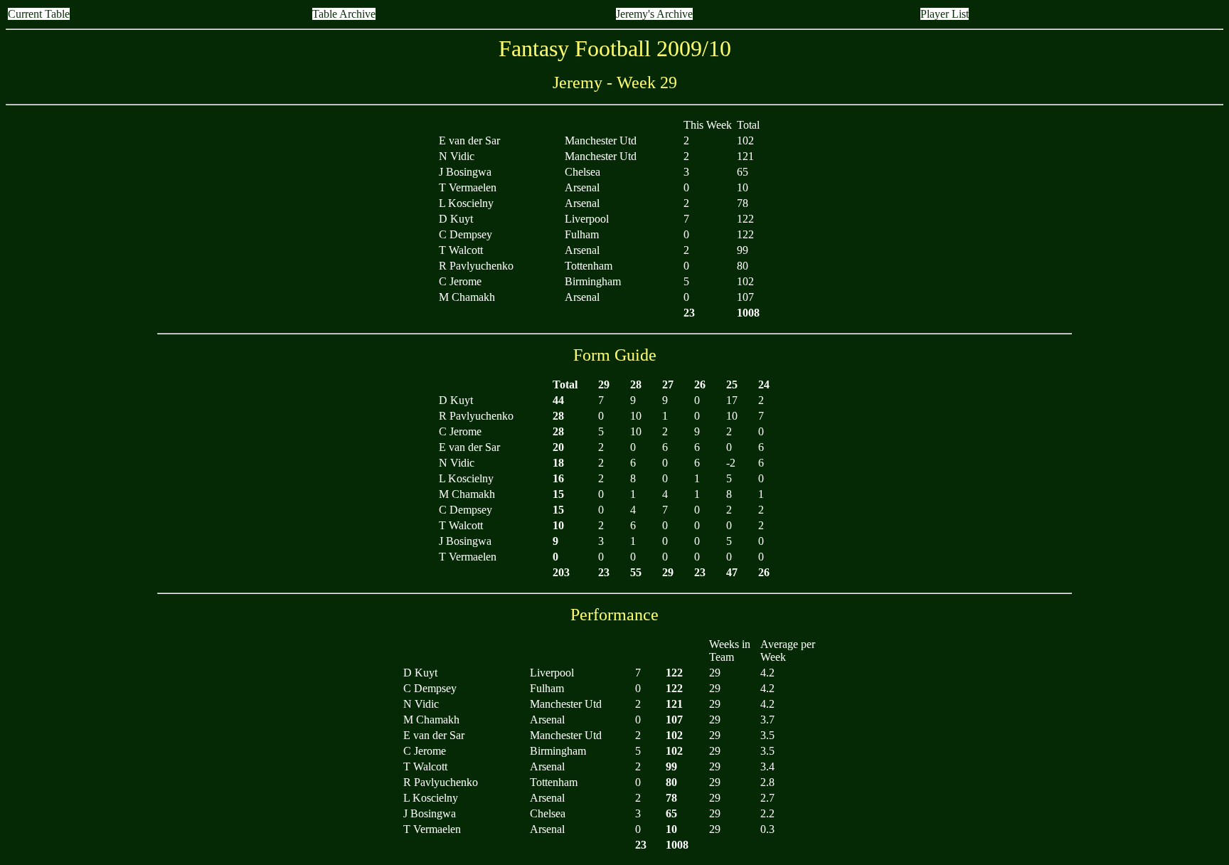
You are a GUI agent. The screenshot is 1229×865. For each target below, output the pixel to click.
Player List (944, 14)
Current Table (39, 14)
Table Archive (344, 14)
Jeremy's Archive (654, 14)
